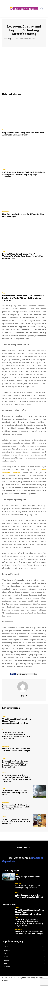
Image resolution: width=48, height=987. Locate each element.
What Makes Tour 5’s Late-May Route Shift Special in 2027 (15, 792)
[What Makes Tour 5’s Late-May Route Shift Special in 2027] (39, 791)
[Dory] (24, 686)
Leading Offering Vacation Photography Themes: (28, 886)
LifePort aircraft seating (27, 674)
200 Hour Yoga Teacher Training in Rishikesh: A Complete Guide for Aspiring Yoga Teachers (23, 174)
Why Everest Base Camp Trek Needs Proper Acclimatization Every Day (23, 133)
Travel (4, 130)
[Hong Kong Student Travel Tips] (8, 876)
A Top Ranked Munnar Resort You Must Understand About (29, 896)
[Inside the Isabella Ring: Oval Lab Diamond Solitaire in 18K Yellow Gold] (39, 805)
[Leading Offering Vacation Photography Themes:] (8, 886)
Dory (9, 39)
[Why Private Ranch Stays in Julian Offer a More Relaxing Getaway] (39, 820)
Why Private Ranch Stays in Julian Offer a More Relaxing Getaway (16, 821)
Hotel (17, 892)
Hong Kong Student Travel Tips (28, 877)
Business (5, 211)
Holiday (18, 883)
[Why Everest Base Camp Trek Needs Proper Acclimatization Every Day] (24, 113)
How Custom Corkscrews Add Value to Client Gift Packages (23, 215)
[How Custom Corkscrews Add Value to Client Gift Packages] (24, 195)
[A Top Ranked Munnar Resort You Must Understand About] (8, 895)
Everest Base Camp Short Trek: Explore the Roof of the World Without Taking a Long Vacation (23, 297)
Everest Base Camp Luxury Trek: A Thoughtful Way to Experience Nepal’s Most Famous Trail (23, 256)
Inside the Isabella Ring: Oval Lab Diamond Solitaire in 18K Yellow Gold (16, 807)
